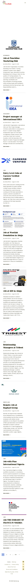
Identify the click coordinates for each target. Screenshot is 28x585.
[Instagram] (23, 567)
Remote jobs (6, 402)
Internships (6, 55)
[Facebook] (23, 562)
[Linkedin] (23, 569)
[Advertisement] (14, 20)
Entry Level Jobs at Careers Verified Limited (12, 176)
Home (8, 562)
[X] (23, 564)
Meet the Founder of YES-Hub (11, 572)
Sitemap (14, 562)
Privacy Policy (15, 564)
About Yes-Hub (12, 567)
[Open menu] (25, 3)
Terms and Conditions (11, 569)
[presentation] (14, 45)
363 (16, 554)
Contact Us (7, 564)
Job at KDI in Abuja (12, 291)
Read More (6, 89)
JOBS (4, 170)
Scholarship (6, 113)
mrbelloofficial (7, 64)
